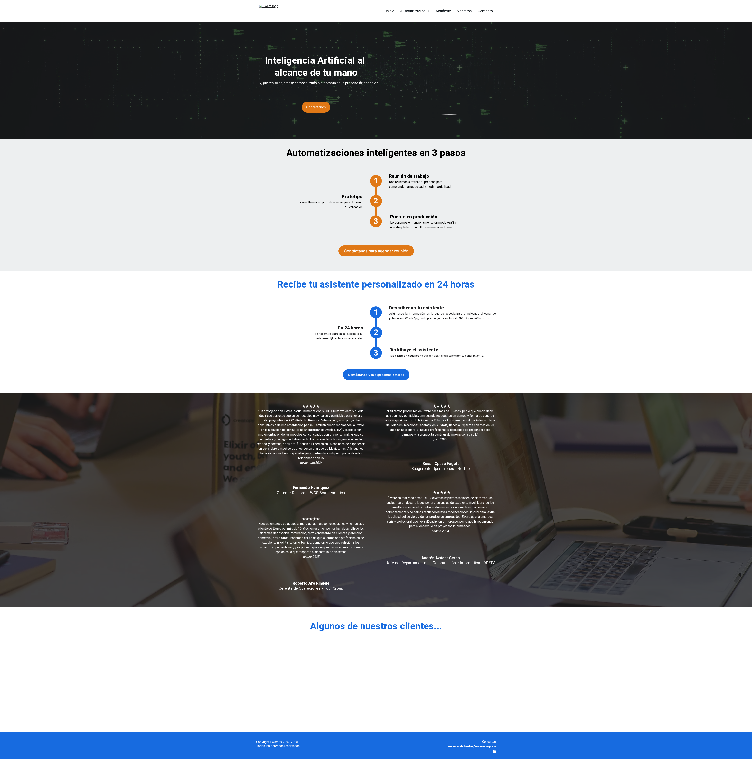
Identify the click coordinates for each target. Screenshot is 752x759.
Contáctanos (316, 107)
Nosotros (464, 11)
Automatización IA (415, 11)
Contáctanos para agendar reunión (376, 251)
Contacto (485, 11)
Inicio (390, 11)
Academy (443, 11)
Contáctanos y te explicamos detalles (376, 375)
